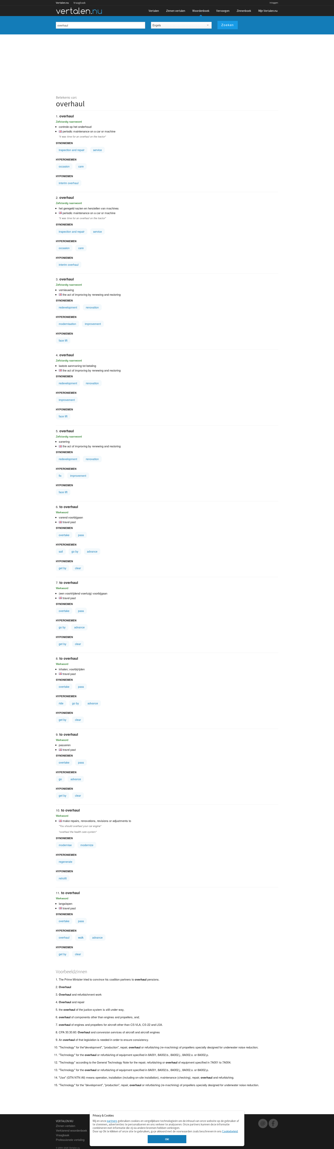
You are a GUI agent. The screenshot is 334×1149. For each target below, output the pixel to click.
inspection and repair (71, 150)
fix (60, 476)
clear (78, 568)
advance (92, 551)
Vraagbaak (79, 2)
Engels (157, 25)
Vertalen (154, 11)
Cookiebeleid (230, 1131)
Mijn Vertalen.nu (268, 11)
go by (75, 551)
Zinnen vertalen (175, 11)
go (60, 779)
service (97, 150)
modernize (86, 845)
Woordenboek (200, 11)
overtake (64, 535)
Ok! (167, 1139)
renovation (92, 307)
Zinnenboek (244, 11)
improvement (93, 324)
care (81, 166)
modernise (65, 845)
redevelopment (68, 307)
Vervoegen (222, 11)
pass (81, 535)
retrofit (63, 878)
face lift (63, 340)
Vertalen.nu (62, 2)
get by (62, 568)
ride (61, 703)
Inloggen (274, 2)
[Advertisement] (167, 63)
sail (61, 551)
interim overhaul (68, 183)
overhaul (64, 937)
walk (81, 937)
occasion (64, 166)
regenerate (65, 862)
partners (112, 1121)
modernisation (67, 324)
